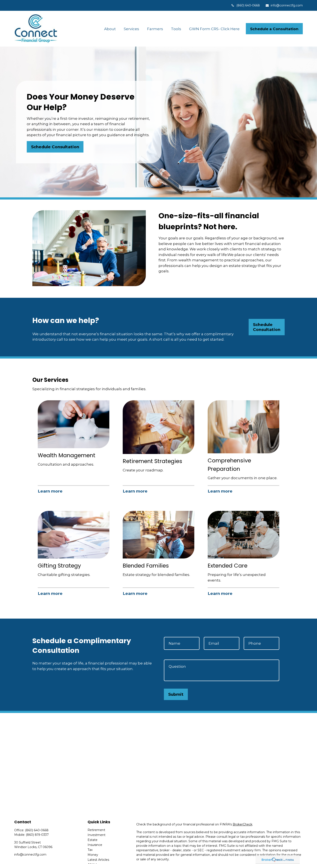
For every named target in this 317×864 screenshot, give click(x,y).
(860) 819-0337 (37, 835)
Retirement (96, 830)
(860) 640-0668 (248, 5)
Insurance (95, 845)
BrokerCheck (242, 824)
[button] (110, 29)
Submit (176, 694)
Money (93, 855)
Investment (96, 835)
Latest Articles (98, 860)
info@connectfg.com (287, 5)
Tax (90, 850)
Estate (92, 840)
